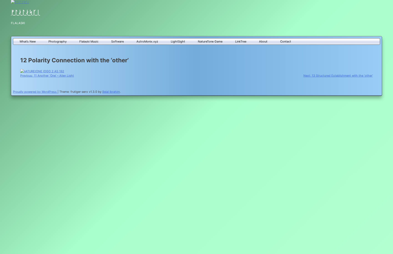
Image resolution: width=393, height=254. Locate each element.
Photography (57, 41)
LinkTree (240, 41)
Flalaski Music (88, 41)
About (263, 41)
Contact (285, 41)
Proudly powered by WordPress (35, 91)
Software (117, 41)
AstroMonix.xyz (147, 41)
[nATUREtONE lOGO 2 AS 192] (42, 71)
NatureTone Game (210, 41)
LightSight (178, 41)
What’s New (28, 41)
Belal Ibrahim (111, 91)
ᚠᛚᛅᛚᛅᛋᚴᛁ (25, 12)
